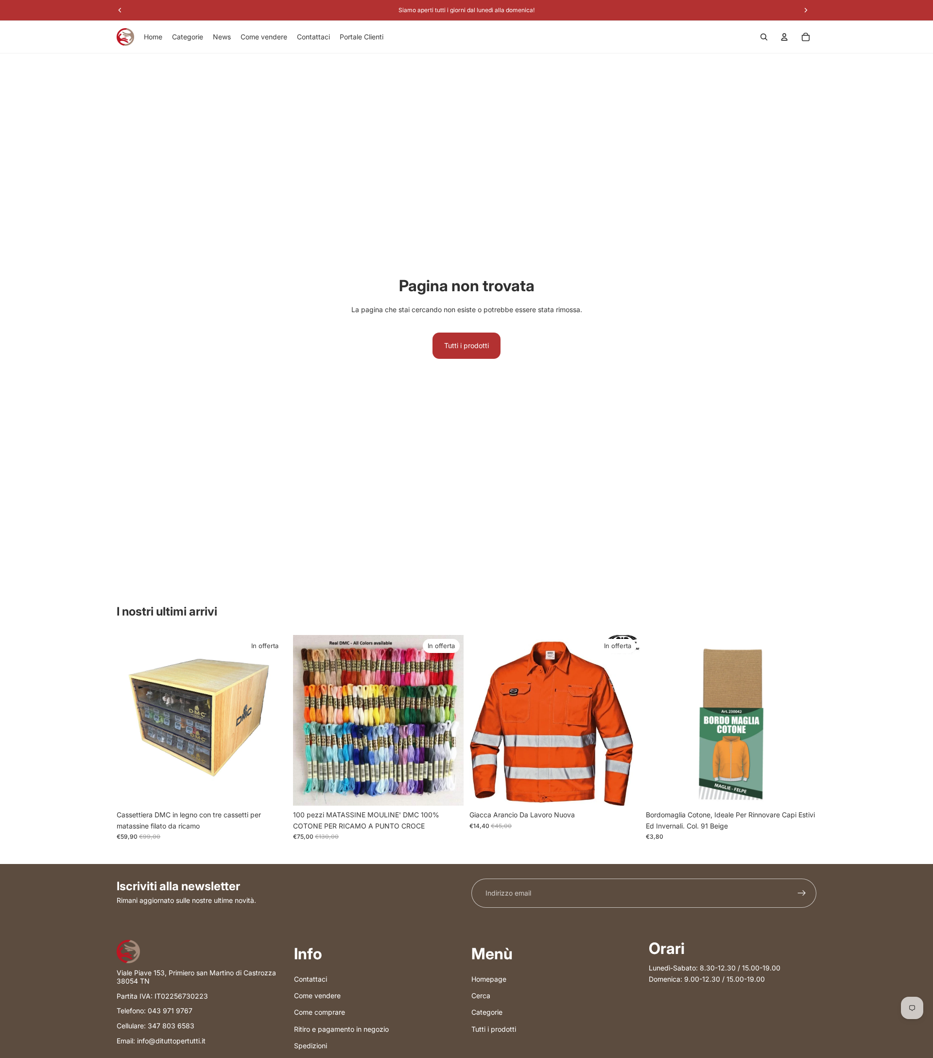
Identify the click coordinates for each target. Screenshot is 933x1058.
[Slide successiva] (449, 720)
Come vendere (317, 995)
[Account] (784, 37)
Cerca (480, 995)
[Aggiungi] (272, 791)
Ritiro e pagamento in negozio (341, 1028)
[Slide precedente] (307, 720)
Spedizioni (310, 1045)
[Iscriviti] (802, 893)
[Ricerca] (764, 37)
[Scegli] (625, 791)
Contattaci (310, 978)
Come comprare (319, 1012)
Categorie (486, 1012)
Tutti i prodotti (466, 345)
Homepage (488, 978)
